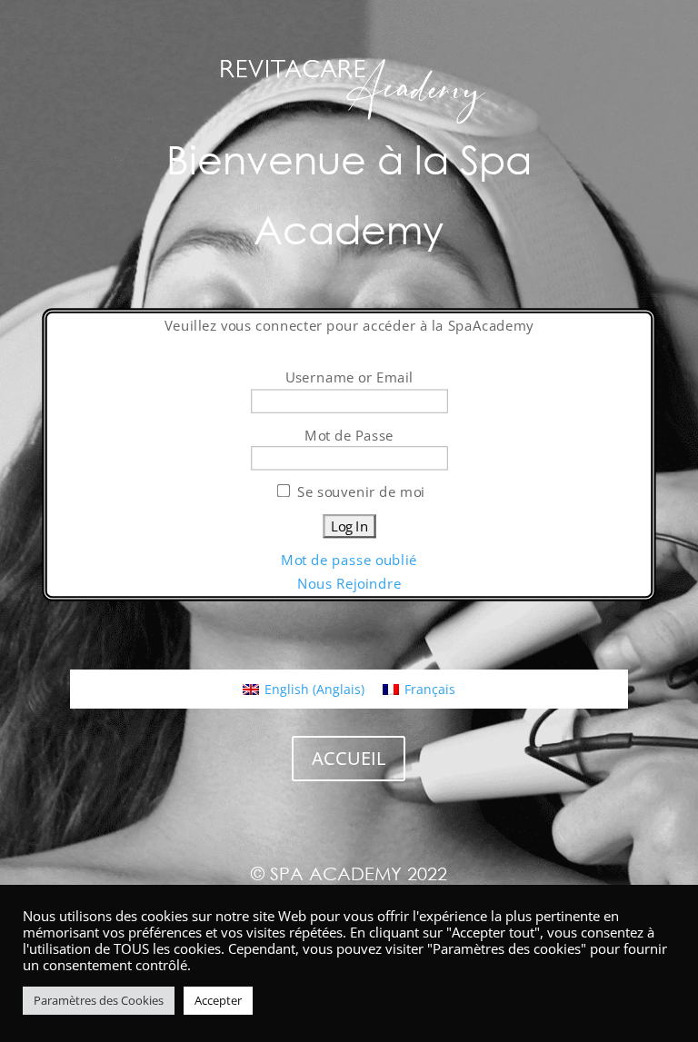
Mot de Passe (349, 433)
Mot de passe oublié (349, 560)
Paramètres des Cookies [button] (99, 1000)
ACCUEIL (348, 758)
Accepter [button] (218, 1000)
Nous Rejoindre (349, 583)
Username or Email (349, 376)
